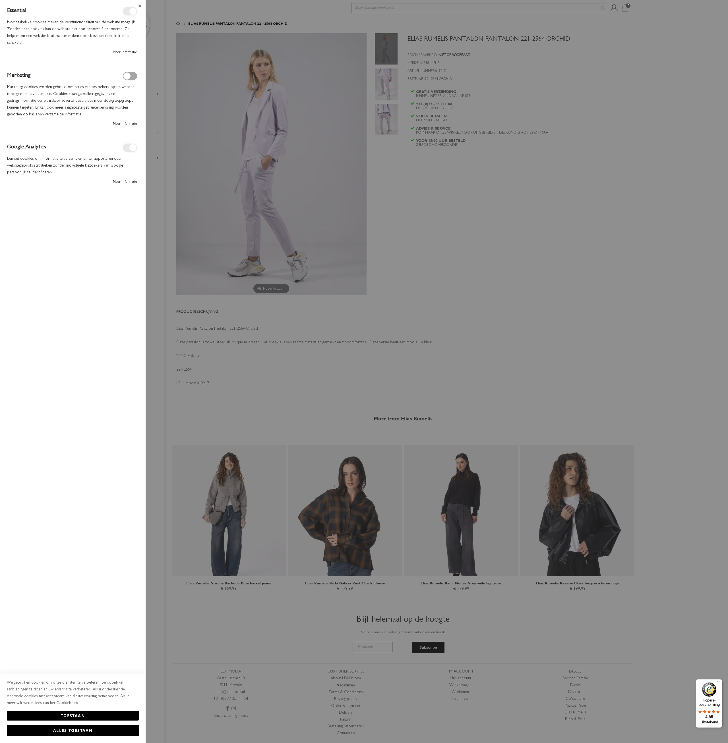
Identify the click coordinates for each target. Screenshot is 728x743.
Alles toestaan (72, 730)
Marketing (130, 76)
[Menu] (718, 682)
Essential (130, 11)
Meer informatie (125, 52)
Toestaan (73, 715)
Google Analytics (130, 148)
